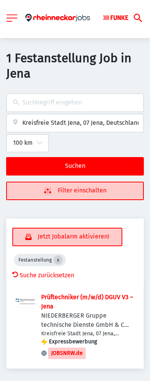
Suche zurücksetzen (47, 275)
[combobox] (75, 102)
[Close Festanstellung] (58, 260)
